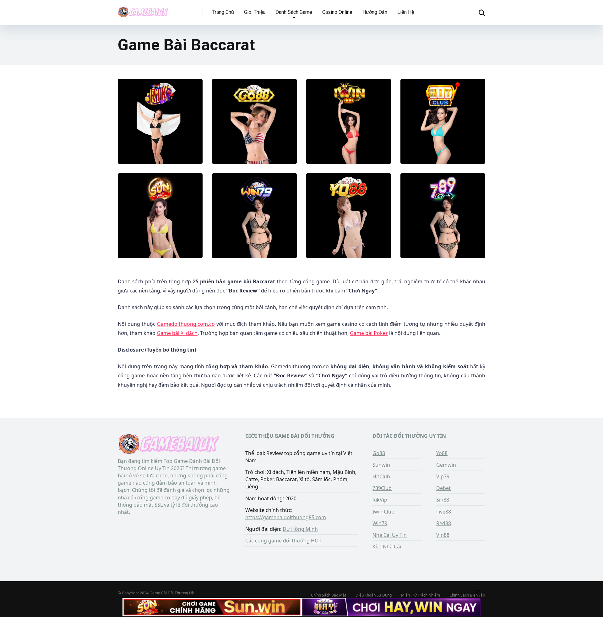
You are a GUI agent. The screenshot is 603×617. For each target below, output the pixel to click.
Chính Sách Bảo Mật (328, 595)
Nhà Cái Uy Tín (389, 534)
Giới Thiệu (254, 12)
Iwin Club (383, 511)
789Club (382, 488)
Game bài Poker (369, 333)
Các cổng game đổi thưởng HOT (283, 540)
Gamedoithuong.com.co (186, 323)
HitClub (381, 476)
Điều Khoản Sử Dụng (374, 595)
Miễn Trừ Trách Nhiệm (420, 595)
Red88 (443, 523)
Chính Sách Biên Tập (467, 595)
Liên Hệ (405, 12)
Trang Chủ (223, 12)
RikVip (379, 499)
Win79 (379, 523)
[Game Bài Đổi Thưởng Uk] (143, 10)
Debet (443, 488)
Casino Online (337, 12)
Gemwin (446, 464)
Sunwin (381, 464)
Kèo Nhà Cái (386, 546)
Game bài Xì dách (177, 333)
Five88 (443, 511)
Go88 (378, 453)
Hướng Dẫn (374, 12)
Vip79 (442, 476)
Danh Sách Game (293, 12)
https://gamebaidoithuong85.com (285, 517)
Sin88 (442, 499)
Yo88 (442, 453)
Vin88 (442, 534)
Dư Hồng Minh (300, 528)
